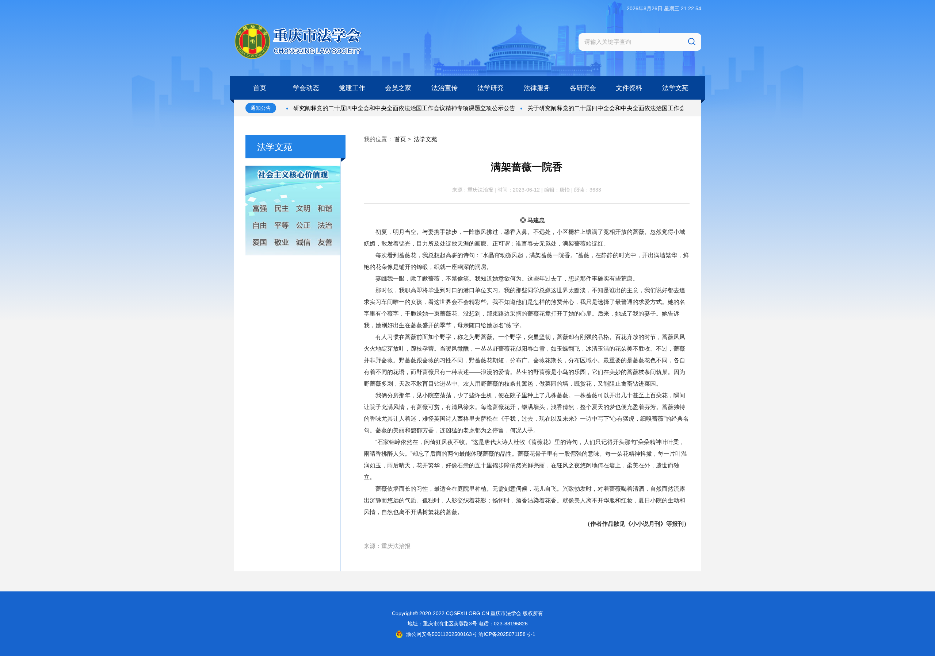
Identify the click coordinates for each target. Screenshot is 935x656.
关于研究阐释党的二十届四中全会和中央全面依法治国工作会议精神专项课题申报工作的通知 (630, 108)
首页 (400, 139)
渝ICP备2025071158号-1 (506, 634)
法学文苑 (425, 139)
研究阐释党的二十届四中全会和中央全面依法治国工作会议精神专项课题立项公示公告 (387, 108)
